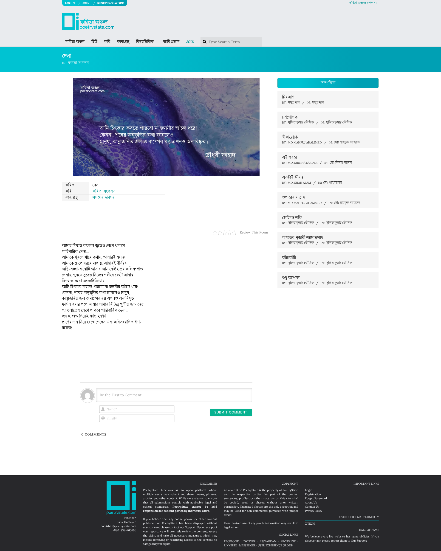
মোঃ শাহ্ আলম (332, 183)
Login (308, 490)
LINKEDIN (230, 545)
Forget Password (316, 498)
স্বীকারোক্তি (290, 137)
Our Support (359, 540)
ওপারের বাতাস (293, 197)
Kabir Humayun (126, 522)
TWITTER (249, 541)
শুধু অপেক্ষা (291, 278)
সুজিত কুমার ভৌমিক (339, 122)
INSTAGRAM (268, 541)
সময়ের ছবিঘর (103, 197)
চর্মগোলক (289, 117)
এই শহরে (289, 157)
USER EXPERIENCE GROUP (275, 545)
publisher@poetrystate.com (118, 526)
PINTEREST (288, 541)
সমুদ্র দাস (318, 102)
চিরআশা (288, 97)
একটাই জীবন (292, 177)
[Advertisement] (166, 215)
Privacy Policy (313, 510)
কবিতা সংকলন (78, 63)
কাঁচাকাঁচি (289, 258)
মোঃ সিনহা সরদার (341, 163)
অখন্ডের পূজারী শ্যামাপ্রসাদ (302, 237)
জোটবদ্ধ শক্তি (292, 217)
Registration (313, 494)
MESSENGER (247, 545)
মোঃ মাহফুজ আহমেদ (347, 142)
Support (190, 527)
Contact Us (312, 506)
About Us (311, 502)
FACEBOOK (231, 541)
